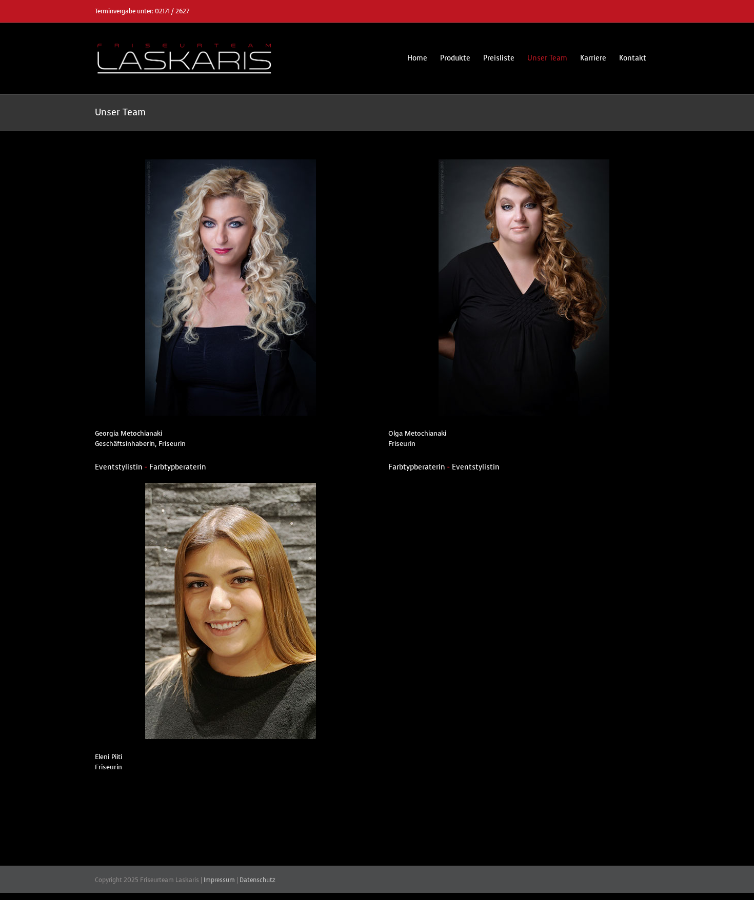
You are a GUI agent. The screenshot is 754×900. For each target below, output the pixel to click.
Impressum (219, 880)
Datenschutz (257, 880)
